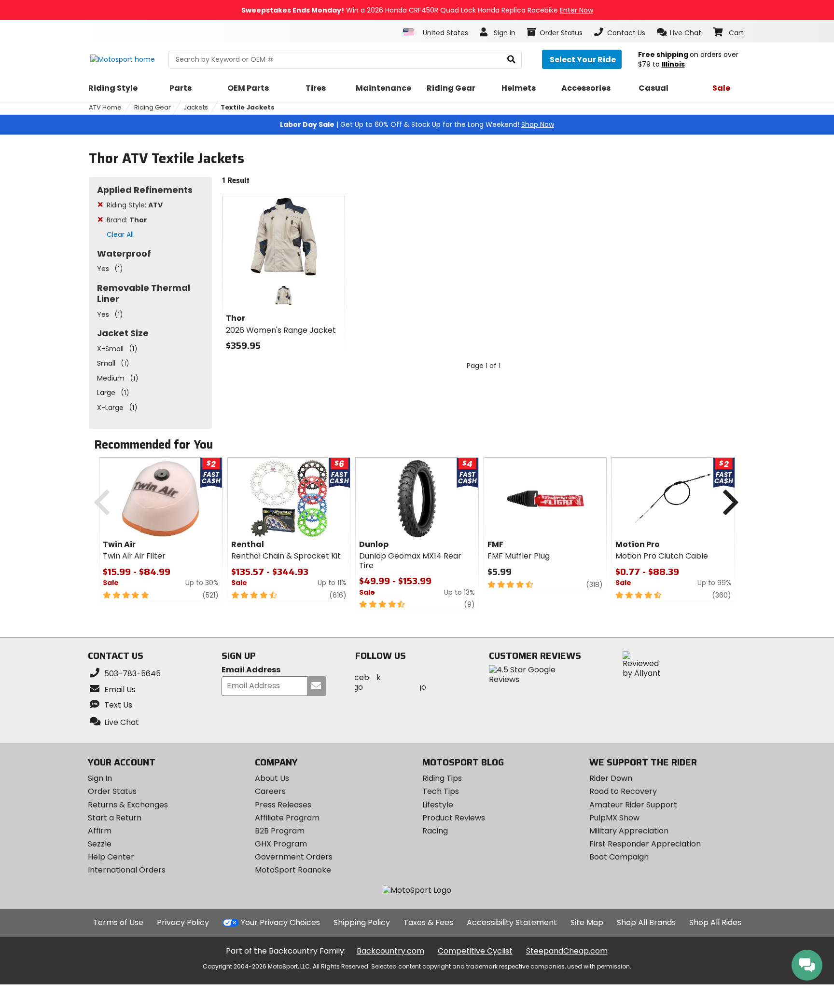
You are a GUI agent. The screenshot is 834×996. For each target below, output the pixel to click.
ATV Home (105, 107)
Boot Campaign (619, 856)
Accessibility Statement (512, 922)
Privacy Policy (183, 922)
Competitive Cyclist (475, 950)
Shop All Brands (646, 922)
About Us (272, 778)
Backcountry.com (390, 950)
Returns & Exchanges (128, 804)
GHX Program (281, 843)
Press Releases (283, 804)
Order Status (112, 791)
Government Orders (294, 856)
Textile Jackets (248, 107)
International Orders (127, 869)
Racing (435, 830)
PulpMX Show (614, 817)
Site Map (586, 922)
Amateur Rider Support (633, 804)
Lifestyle (437, 804)
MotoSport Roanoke (293, 869)
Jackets (195, 107)
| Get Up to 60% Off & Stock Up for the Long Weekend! (417, 124)
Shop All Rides (715, 922)
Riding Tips (442, 778)
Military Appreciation (628, 830)
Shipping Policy (362, 922)
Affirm (99, 830)
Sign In (100, 778)
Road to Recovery (623, 791)
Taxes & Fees (428, 922)
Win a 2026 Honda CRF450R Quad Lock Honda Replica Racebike (417, 10)
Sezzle (99, 843)
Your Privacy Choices (280, 922)
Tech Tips (440, 791)
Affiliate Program (287, 817)
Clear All (120, 234)
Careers (270, 791)
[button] (679, 32)
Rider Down (610, 778)
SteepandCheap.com (567, 950)
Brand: (127, 220)
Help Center (111, 856)
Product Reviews (453, 817)
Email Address (251, 670)
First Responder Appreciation (645, 843)
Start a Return (114, 817)
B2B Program (280, 830)
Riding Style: (135, 205)
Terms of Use (118, 922)
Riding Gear (152, 107)
